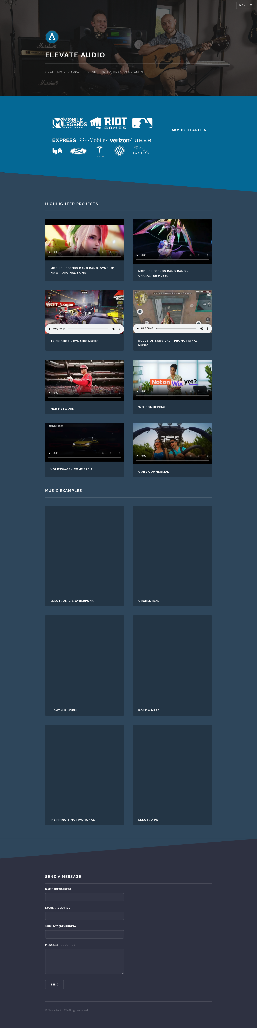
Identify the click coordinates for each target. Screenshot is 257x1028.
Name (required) (58, 889)
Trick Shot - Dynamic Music (75, 341)
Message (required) (60, 945)
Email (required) (58, 907)
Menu (243, 5)
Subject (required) (60, 926)
